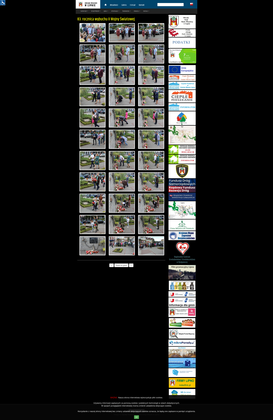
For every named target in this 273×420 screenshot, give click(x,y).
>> (131, 265)
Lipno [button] (105, 11)
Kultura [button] (145, 11)
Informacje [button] (114, 11)
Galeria (124, 5)
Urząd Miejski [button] (95, 11)
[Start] (105, 5)
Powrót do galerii (121, 265)
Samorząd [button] (84, 11)
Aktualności (114, 5)
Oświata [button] (136, 11)
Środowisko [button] (126, 11)
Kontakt (141, 5)
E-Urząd (132, 5)
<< (111, 265)
